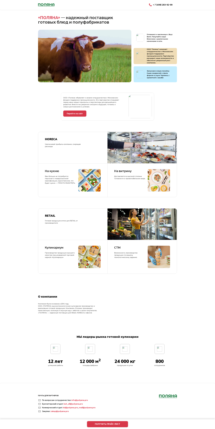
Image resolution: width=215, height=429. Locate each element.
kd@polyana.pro (70, 407)
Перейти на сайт (75, 113)
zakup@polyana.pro (60, 411)
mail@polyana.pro (87, 407)
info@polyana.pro (79, 400)
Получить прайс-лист (107, 424)
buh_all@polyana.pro (73, 404)
